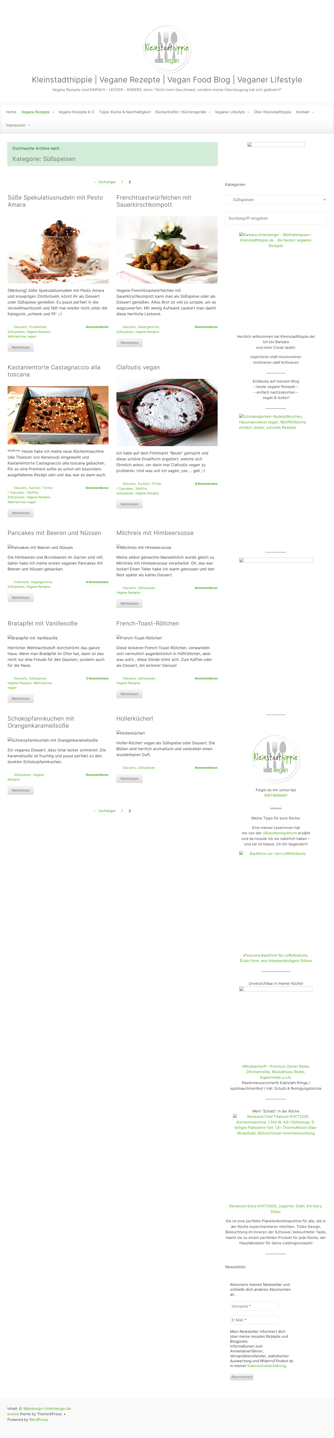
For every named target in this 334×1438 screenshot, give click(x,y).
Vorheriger (107, 182)
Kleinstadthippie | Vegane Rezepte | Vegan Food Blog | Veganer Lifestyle (167, 79)
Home (11, 112)
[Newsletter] (281, 15)
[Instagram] (302, 15)
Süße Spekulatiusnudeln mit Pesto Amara (55, 201)
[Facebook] (291, 15)
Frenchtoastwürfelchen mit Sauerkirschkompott (153, 201)
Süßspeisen (16, 332)
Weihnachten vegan (22, 336)
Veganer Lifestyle (230, 112)
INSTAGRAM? (276, 795)
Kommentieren (97, 327)
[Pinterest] (322, 15)
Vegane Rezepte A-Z (76, 112)
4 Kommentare (97, 582)
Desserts (20, 327)
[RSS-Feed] (271, 15)
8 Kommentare (206, 484)
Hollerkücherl (134, 718)
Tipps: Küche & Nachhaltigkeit (125, 112)
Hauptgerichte (148, 327)
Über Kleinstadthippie (272, 112)
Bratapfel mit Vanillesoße (43, 623)
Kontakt (302, 112)
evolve (13, 1414)
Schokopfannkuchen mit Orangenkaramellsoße (41, 722)
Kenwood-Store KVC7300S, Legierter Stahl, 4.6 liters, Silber (276, 1209)
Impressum (15, 125)
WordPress (38, 1419)
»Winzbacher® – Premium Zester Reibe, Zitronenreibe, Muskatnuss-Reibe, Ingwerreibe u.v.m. (276, 1072)
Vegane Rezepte (35, 112)
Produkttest (38, 327)
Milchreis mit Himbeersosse (155, 532)
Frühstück (21, 582)
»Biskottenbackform (280, 833)
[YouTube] (312, 15)
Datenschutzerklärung (266, 1365)
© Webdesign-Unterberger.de (45, 1408)
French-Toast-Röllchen (147, 623)
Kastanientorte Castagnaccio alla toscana (54, 371)
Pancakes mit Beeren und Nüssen (54, 532)
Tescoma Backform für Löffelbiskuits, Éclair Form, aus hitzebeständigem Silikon (276, 958)
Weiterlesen (20, 347)
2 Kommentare (97, 678)
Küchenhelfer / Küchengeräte (181, 112)
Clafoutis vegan (138, 367)
